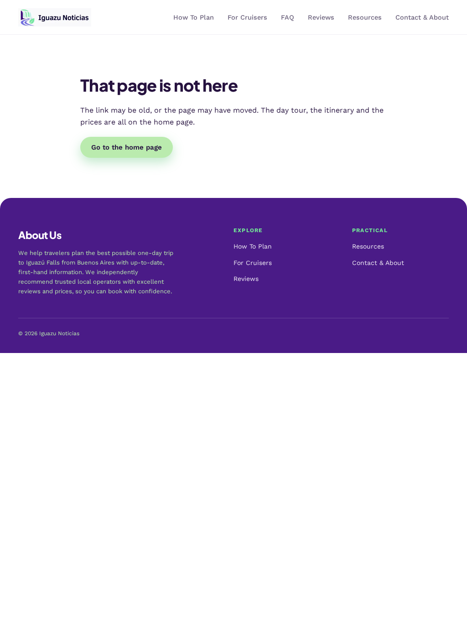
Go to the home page (126, 147)
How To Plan (193, 17)
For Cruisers (247, 17)
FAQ (287, 17)
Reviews (321, 17)
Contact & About (422, 17)
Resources (365, 17)
